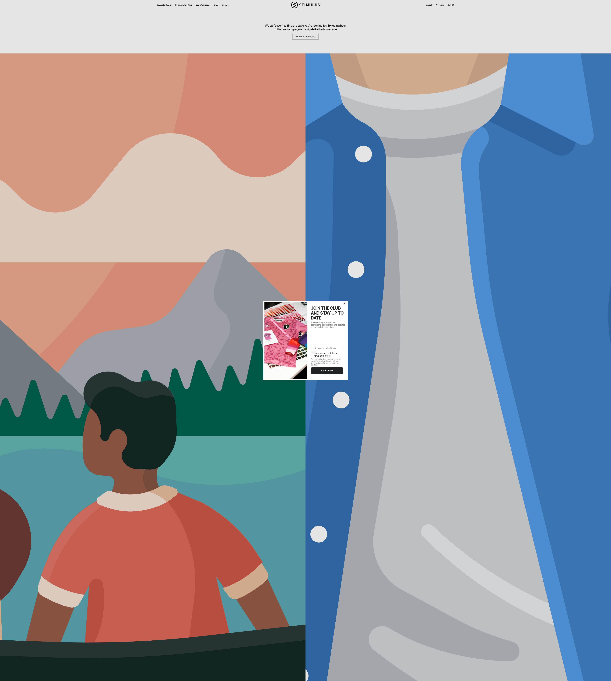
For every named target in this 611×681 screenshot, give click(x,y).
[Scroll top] (606, 676)
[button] (429, 5)
